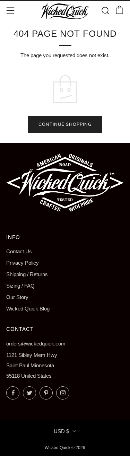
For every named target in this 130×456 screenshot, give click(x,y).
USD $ (61, 431)
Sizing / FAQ (20, 286)
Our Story (17, 297)
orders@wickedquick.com (36, 344)
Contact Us (19, 251)
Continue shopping (65, 124)
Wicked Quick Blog (28, 309)
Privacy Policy (22, 263)
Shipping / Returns (27, 274)
